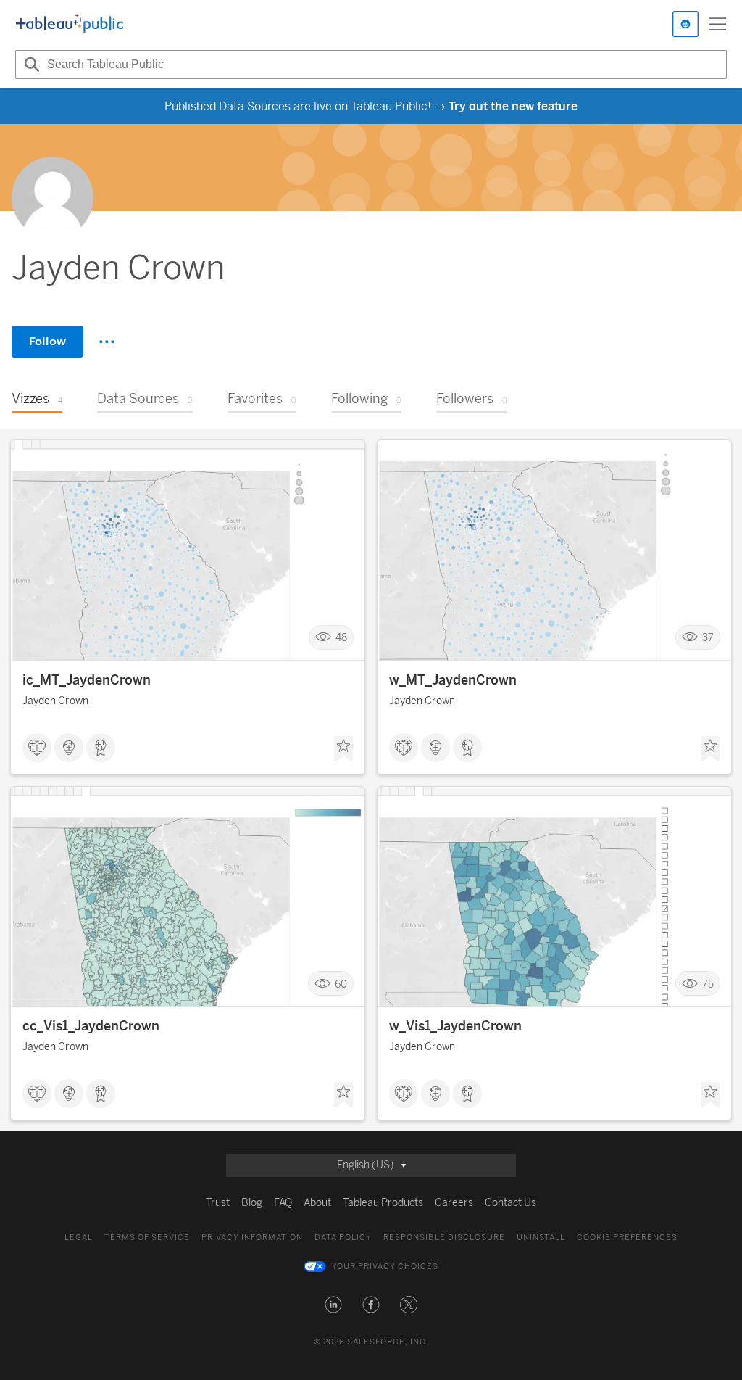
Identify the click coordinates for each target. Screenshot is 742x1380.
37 (708, 638)
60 (341, 984)
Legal (78, 1237)
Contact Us (510, 1203)
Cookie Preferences (627, 1237)
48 (341, 638)
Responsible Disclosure (444, 1237)
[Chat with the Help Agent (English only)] (685, 24)
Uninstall (541, 1237)
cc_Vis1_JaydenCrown (90, 1026)
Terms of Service (147, 1237)
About (317, 1203)
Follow (47, 341)
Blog (251, 1203)
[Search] (30, 64)
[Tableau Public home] (69, 24)
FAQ (283, 1203)
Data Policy (343, 1237)
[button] (333, 1304)
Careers (454, 1203)
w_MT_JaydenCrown (453, 680)
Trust (218, 1203)
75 (708, 984)
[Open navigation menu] (717, 24)
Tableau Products (383, 1203)
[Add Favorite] (343, 749)
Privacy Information (252, 1237)
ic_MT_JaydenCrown (86, 680)
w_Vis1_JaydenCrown (455, 1026)
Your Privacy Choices (385, 1266)
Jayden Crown (55, 701)
